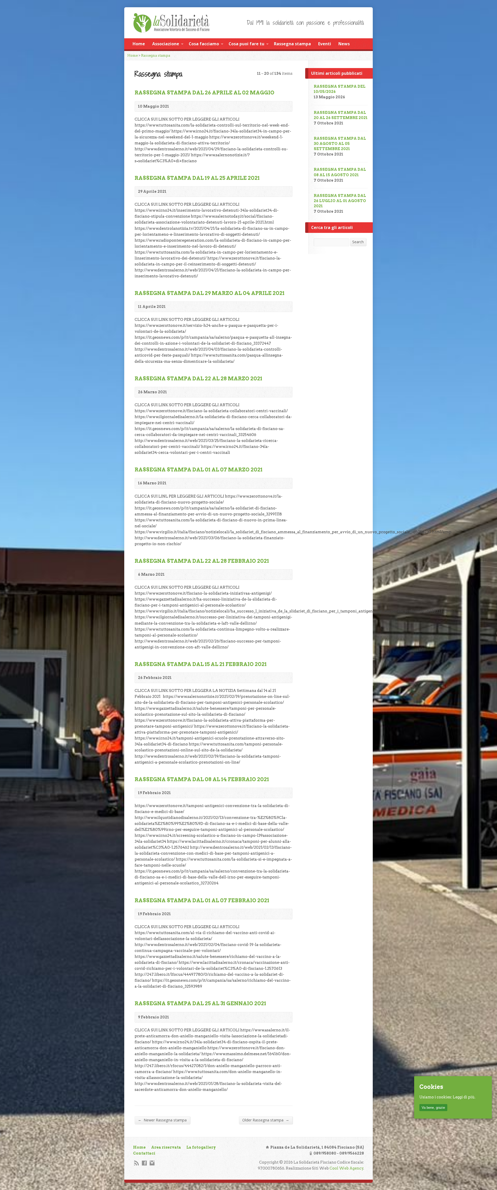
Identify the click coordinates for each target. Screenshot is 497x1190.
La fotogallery (201, 1147)
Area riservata (166, 1147)
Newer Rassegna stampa (162, 1119)
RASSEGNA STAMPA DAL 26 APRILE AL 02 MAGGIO (204, 93)
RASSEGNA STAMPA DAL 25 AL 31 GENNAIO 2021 (200, 1003)
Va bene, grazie (433, 1108)
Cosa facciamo (204, 44)
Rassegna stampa (292, 44)
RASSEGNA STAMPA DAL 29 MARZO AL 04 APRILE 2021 (209, 293)
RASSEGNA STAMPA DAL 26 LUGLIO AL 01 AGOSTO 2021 (340, 200)
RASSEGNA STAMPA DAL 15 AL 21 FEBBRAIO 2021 (201, 664)
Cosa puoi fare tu (246, 44)
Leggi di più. (464, 1097)
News (344, 44)
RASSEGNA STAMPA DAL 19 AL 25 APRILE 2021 (197, 178)
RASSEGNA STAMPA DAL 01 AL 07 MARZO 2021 (198, 470)
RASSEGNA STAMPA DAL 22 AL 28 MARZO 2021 (198, 378)
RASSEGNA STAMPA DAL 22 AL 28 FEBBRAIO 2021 (202, 561)
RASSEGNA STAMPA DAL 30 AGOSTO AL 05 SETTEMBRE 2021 (340, 143)
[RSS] (136, 1163)
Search (358, 241)
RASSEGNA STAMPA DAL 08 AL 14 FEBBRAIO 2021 (202, 779)
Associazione (165, 44)
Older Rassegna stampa (265, 1119)
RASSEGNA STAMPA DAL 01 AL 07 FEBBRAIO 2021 (202, 900)
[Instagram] (152, 1163)
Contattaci (144, 1153)
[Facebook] (144, 1163)
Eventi (324, 44)
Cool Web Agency (346, 1168)
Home (139, 44)
